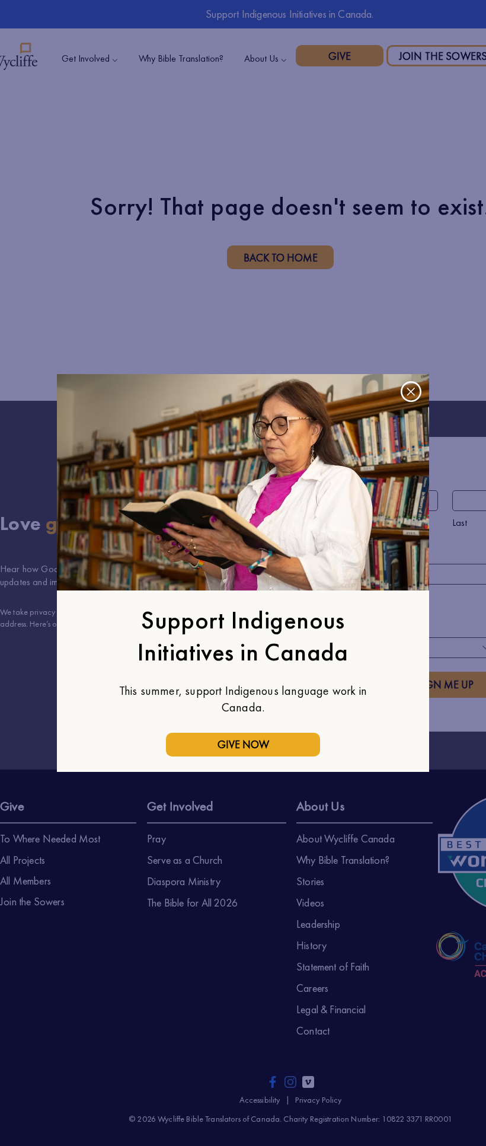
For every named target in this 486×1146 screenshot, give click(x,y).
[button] (411, 391)
